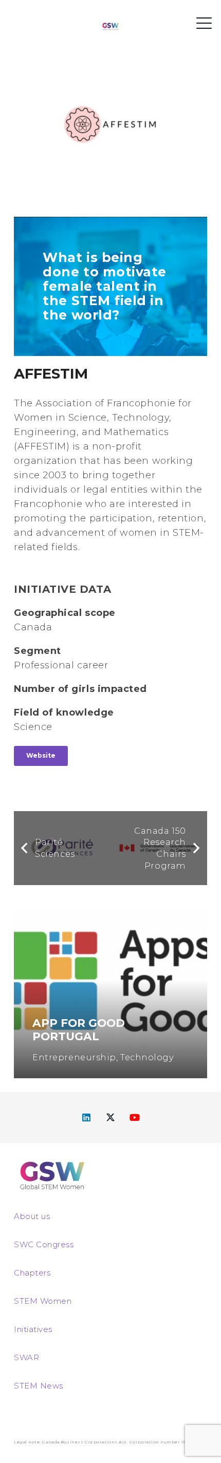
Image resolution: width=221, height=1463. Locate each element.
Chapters (32, 1273)
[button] (204, 23)
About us (32, 1216)
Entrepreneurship (74, 1057)
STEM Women (42, 1301)
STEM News (38, 1386)
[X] (110, 1117)
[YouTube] (134, 1117)
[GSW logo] (111, 26)
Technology (147, 1057)
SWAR (26, 1357)
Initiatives (33, 1329)
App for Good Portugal (78, 1029)
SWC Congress (43, 1244)
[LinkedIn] (86, 1117)
